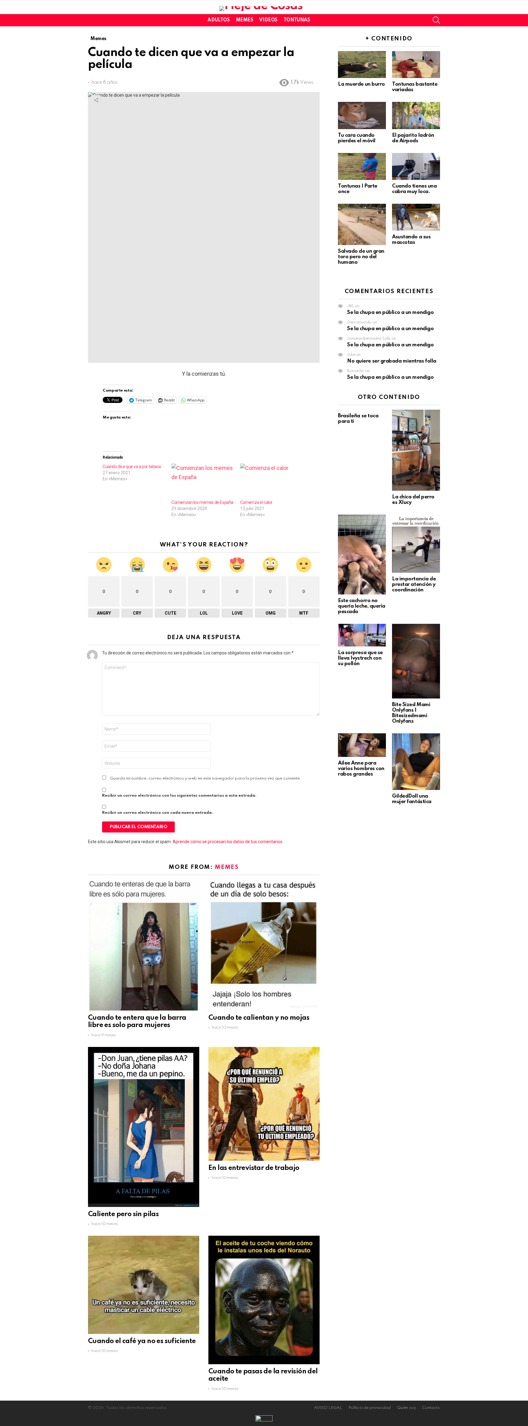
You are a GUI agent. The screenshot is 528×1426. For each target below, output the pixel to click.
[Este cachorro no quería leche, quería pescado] (362, 554)
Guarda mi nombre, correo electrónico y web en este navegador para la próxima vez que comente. (205, 778)
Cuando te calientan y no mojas (258, 1018)
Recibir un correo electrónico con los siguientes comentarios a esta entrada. (179, 796)
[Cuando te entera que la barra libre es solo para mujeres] (143, 945)
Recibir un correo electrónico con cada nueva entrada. (157, 813)
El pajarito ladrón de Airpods (413, 138)
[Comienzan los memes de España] (202, 481)
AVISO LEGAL (328, 1408)
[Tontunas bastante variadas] (416, 64)
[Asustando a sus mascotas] (416, 217)
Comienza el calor (256, 502)
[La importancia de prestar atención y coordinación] (416, 544)
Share (96, 100)
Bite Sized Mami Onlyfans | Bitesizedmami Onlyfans (411, 713)
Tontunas (297, 20)
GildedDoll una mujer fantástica (411, 799)
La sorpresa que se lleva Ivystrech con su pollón (360, 658)
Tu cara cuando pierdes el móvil (357, 138)
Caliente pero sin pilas (123, 1214)
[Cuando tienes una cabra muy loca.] (416, 166)
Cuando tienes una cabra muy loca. (414, 189)
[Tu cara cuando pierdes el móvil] (362, 115)
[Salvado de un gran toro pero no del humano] (362, 224)
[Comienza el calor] (271, 481)
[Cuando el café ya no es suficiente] (143, 1285)
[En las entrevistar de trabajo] (264, 1104)
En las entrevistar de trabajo (253, 1168)
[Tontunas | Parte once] (362, 166)
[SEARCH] (436, 20)
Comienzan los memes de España (202, 502)
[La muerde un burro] (362, 64)
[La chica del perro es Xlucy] (416, 450)
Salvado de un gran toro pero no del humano (361, 257)
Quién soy (406, 1408)
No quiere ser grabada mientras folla (391, 361)
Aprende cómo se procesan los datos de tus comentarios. (228, 841)
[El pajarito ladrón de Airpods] (416, 115)
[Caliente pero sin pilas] (143, 1127)
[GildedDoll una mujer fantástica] (416, 761)
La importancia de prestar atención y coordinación (414, 584)
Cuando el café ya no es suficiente (142, 1341)
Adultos (218, 20)
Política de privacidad (369, 1408)
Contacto (431, 1408)
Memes (244, 20)
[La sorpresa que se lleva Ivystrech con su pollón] (362, 635)
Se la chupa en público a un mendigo (390, 312)
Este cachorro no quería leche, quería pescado (361, 606)
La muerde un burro (361, 84)
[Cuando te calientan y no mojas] (264, 945)
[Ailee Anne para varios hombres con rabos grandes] (362, 745)
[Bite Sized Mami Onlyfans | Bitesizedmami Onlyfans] (416, 661)
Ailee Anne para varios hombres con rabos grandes (361, 769)
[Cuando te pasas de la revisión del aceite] (264, 1300)
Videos (268, 20)
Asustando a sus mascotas (411, 239)
